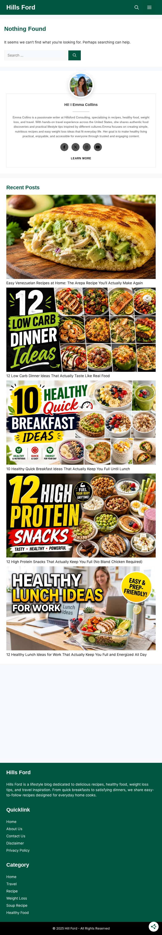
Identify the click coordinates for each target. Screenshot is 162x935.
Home (11, 822)
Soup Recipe (16, 905)
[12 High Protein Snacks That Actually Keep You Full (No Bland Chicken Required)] (81, 516)
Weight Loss (16, 898)
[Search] (74, 55)
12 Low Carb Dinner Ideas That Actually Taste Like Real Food (58, 376)
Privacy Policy (18, 850)
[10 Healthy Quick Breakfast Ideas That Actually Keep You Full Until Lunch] (81, 423)
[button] (136, 7)
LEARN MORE (81, 158)
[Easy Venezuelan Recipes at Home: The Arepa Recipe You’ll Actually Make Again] (81, 237)
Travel (11, 884)
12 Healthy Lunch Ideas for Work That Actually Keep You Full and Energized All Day (76, 654)
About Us (14, 829)
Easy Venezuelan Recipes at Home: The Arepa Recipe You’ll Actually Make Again (74, 283)
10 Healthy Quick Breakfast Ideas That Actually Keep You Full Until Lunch (68, 469)
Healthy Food (17, 913)
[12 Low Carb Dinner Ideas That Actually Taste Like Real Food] (81, 330)
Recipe (12, 891)
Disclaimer (15, 843)
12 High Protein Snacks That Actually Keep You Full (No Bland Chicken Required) (74, 562)
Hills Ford (20, 7)
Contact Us (15, 836)
